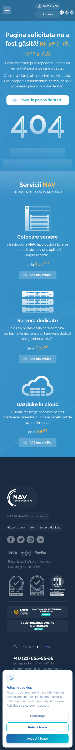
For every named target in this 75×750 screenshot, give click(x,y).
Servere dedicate (50, 527)
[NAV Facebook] (11, 539)
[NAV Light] (62, 12)
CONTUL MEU (50, 6)
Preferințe (37, 716)
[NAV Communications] (25, 10)
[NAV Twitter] (21, 539)
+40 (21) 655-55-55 (33, 658)
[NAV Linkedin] (40, 539)
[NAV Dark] (67, 12)
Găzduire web (16, 527)
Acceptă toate (37, 738)
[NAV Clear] (72, 12)
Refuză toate (37, 727)
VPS (32, 527)
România (48, 14)
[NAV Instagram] (30, 539)
